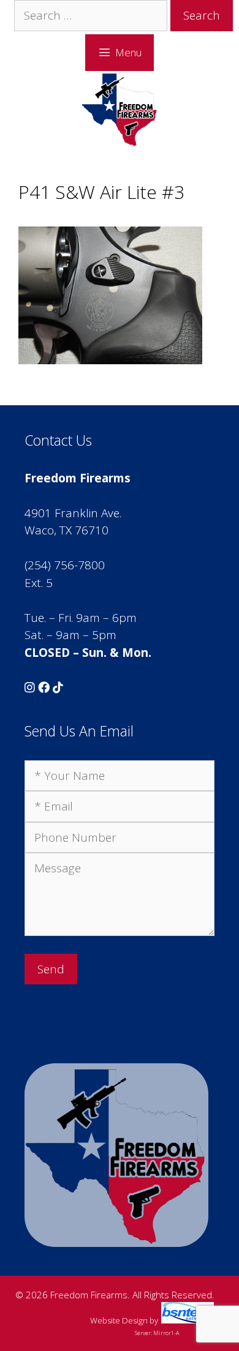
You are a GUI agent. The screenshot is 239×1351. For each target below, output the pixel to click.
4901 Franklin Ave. (73, 513)
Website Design (119, 1320)
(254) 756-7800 (65, 565)
